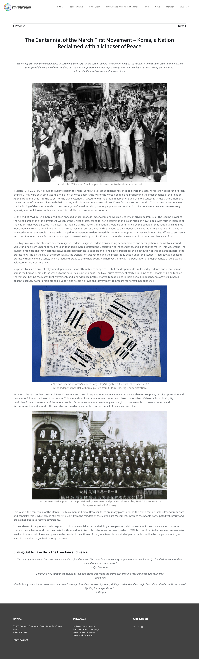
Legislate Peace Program (84, 626)
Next (181, 25)
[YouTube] (142, 627)
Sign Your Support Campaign (86, 629)
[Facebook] (138, 627)
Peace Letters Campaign (84, 632)
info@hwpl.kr (20, 639)
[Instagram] (134, 627)
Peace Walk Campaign (83, 635)
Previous (20, 25)
